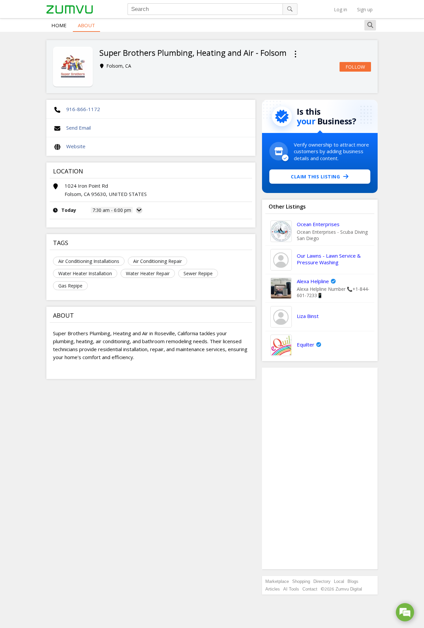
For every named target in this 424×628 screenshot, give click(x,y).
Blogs (352, 581)
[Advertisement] (320, 468)
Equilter (305, 344)
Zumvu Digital (349, 589)
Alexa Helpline (313, 281)
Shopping (301, 581)
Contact (309, 589)
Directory (322, 581)
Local (339, 581)
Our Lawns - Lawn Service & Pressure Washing (329, 259)
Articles (272, 589)
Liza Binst (308, 316)
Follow (355, 67)
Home (59, 25)
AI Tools (291, 589)
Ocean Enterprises (318, 224)
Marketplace (277, 581)
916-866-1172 (83, 109)
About (86, 25)
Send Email (78, 127)
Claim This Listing (315, 176)
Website (75, 146)
